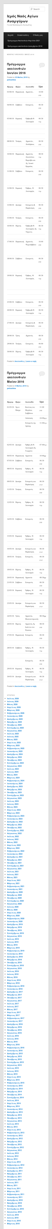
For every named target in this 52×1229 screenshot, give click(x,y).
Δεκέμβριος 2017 (15, 991)
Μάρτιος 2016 (13, 1044)
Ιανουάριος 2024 (14, 783)
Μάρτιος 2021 (13, 883)
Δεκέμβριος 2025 (15, 719)
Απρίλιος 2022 (14, 845)
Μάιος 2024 (12, 774)
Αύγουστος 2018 (14, 968)
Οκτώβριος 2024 (14, 760)
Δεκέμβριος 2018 (15, 956)
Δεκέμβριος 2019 (15, 924)
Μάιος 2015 (12, 1074)
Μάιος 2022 (12, 842)
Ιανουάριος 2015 (14, 1085)
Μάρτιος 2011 (13, 1191)
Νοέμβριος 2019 (14, 927)
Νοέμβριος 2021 (14, 859)
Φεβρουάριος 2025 (15, 748)
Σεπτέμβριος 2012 (15, 1147)
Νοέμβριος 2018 (14, 959)
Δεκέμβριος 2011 (15, 1170)
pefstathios (11, 79)
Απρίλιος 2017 (14, 1012)
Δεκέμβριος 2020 (15, 892)
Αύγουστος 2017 (14, 1000)
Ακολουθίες (20, 361)
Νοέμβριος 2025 (14, 722)
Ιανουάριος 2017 (14, 1021)
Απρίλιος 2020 (14, 912)
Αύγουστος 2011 (14, 1179)
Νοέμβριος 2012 (14, 1141)
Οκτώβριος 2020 (14, 898)
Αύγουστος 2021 (14, 868)
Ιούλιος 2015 (13, 1068)
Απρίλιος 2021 (14, 880)
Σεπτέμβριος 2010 (15, 1208)
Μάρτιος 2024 (13, 777)
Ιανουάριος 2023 (14, 818)
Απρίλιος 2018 (14, 980)
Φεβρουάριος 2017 (15, 1018)
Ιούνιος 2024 (12, 771)
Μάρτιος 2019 (13, 947)
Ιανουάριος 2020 (14, 921)
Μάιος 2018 (12, 977)
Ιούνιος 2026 (12, 701)
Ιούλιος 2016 (13, 1035)
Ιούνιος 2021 (12, 874)
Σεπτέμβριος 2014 (15, 1097)
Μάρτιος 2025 (13, 745)
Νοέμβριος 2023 (14, 789)
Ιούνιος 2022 (12, 839)
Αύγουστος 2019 (14, 936)
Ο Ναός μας (38, 35)
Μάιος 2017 (12, 1009)
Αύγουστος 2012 (14, 1150)
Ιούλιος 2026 (13, 698)
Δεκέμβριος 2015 (15, 1053)
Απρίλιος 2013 (14, 1129)
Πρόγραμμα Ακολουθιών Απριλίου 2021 (24, 40)
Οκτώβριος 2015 (14, 1059)
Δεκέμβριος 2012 (15, 1138)
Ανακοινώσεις (23, 35)
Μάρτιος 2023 (13, 813)
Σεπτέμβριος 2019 (15, 933)
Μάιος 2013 (12, 1126)
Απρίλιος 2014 (14, 1103)
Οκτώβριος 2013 (14, 1118)
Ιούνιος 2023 (12, 804)
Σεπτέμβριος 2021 (15, 865)
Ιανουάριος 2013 (14, 1135)
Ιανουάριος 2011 (14, 1197)
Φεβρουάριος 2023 (15, 815)
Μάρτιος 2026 (13, 710)
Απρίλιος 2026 (14, 707)
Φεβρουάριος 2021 (15, 886)
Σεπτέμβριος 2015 (15, 1062)
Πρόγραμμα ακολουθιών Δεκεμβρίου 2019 (25, 46)
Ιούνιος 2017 (12, 1006)
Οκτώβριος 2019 (14, 930)
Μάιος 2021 (12, 877)
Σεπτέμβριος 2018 (15, 965)
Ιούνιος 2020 (12, 906)
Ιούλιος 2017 (13, 1003)
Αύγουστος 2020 (14, 903)
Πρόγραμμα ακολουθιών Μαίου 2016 (16, 377)
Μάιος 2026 (12, 704)
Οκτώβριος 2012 (14, 1144)
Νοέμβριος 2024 (14, 757)
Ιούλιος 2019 (13, 939)
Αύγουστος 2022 (14, 833)
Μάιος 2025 (12, 739)
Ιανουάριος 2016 (14, 1050)
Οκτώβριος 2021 (14, 862)
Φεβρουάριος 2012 (15, 1165)
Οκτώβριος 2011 (14, 1176)
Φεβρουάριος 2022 (15, 851)
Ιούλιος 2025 (13, 733)
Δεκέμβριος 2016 (15, 1024)
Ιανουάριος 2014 (14, 1109)
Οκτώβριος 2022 (14, 827)
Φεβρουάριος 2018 (15, 986)
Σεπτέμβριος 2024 (15, 763)
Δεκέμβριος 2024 (15, 754)
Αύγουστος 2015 (14, 1065)
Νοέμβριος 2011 (14, 1173)
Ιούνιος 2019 (12, 942)
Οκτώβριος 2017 (14, 997)
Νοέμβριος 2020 (14, 895)
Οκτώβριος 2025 (14, 725)
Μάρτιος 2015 (13, 1079)
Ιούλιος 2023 (13, 801)
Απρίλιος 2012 (14, 1162)
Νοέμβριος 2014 (14, 1091)
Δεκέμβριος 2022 (15, 821)
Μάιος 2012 (12, 1159)
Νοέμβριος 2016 (14, 1027)
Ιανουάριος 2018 (14, 989)
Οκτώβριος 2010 (14, 1206)
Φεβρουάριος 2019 (15, 950)
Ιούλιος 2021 (13, 871)
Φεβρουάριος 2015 (15, 1082)
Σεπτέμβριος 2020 (15, 900)
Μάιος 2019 (12, 944)
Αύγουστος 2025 (14, 730)
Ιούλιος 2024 (13, 769)
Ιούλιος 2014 (13, 1100)
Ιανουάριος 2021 (14, 889)
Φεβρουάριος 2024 (15, 780)
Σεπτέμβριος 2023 (15, 795)
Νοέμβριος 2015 (14, 1056)
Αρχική (10, 35)
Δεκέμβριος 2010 (15, 1200)
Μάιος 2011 (12, 1185)
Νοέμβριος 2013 (14, 1115)
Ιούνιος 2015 (12, 1071)
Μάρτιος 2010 (13, 1223)
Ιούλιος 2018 (13, 971)
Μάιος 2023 (12, 807)
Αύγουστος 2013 (14, 1121)
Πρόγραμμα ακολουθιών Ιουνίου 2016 (16, 68)
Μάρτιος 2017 (13, 1015)
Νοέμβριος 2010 (14, 1203)
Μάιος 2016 (12, 1041)
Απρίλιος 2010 (14, 1220)
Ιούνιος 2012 (12, 1156)
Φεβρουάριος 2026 (15, 713)
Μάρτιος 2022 (13, 848)
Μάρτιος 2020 (13, 915)
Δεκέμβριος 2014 (15, 1088)
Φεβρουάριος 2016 (15, 1047)
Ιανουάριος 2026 (14, 716)
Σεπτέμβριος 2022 (15, 830)
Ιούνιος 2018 (12, 974)
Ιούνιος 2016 (12, 1038)
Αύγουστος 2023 (14, 798)
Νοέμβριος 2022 (14, 824)
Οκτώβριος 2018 (14, 962)
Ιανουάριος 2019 (14, 953)
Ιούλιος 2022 (13, 836)
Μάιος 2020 (12, 909)
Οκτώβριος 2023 (14, 792)
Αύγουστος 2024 (14, 766)
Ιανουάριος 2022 (14, 854)
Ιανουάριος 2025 (14, 751)
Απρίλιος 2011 (14, 1188)
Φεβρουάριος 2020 (15, 918)
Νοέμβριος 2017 (14, 994)
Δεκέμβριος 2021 (15, 856)
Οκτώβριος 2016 (14, 1030)
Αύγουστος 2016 (14, 1033)
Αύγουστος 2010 (14, 1212)
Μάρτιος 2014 (13, 1106)
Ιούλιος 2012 (13, 1153)
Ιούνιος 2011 (12, 1182)
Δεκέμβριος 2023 (15, 786)
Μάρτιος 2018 (13, 983)
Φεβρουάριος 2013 (15, 1132)
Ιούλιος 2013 (13, 1123)
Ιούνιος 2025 (12, 736)
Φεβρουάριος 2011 (15, 1194)
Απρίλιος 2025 (14, 742)
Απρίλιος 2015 (14, 1077)
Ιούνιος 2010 (12, 1217)
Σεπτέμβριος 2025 (15, 727)
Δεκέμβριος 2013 (15, 1112)
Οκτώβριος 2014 (14, 1094)
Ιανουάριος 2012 (14, 1168)
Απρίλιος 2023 (14, 810)
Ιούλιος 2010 (13, 1214)
